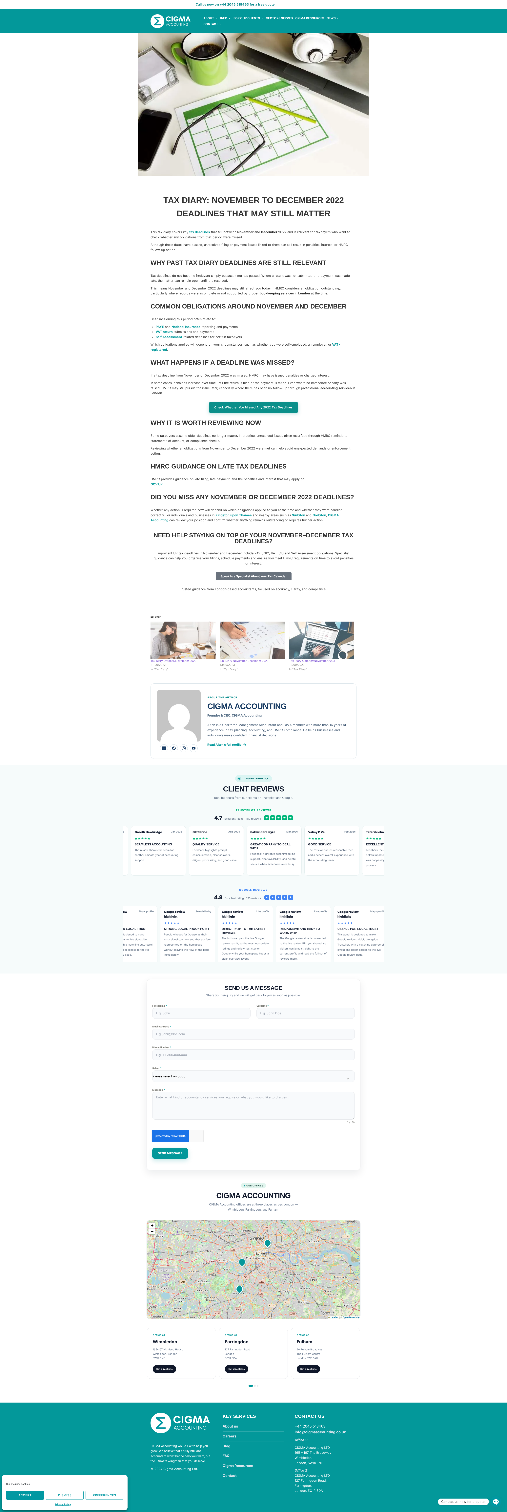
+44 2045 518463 (234, 4)
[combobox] (253, 1076)
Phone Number (161, 1047)
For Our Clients (246, 18)
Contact (210, 24)
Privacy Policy (63, 1504)
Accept (25, 1495)
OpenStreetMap (351, 1317)
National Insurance (186, 327)
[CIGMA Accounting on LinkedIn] (164, 748)
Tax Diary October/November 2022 (173, 660)
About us (230, 1426)
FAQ (226, 1456)
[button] (239, 1289)
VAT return (164, 332)
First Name (159, 1005)
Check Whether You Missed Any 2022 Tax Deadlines (253, 407)
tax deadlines (199, 232)
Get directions (164, 1368)
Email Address (161, 1026)
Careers (229, 1436)
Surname (262, 1005)
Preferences (104, 1495)
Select (157, 1068)
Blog (226, 1446)
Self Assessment (169, 337)
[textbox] (249, 1076)
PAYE (160, 327)
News (331, 18)
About (208, 18)
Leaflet (334, 1317)
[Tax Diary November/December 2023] (252, 640)
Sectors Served (279, 18)
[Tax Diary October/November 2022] (183, 640)
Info (223, 18)
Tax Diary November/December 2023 (244, 660)
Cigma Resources (309, 18)
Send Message (170, 1153)
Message (158, 1089)
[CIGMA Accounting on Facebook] (174, 748)
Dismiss (65, 1495)
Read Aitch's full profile (227, 744)
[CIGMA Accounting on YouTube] (194, 748)
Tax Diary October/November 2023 (312, 660)
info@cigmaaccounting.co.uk (320, 1432)
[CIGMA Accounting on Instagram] (184, 748)
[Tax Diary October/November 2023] (322, 640)
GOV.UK (157, 484)
